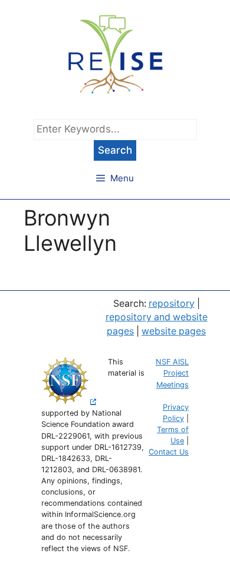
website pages (174, 331)
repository (172, 303)
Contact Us (169, 451)
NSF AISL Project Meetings (172, 373)
